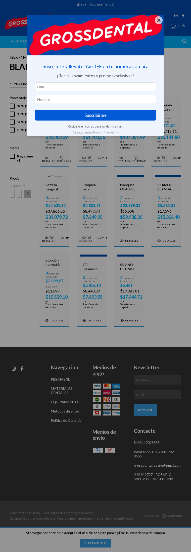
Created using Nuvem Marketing (95, 132)
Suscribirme (95, 115)
